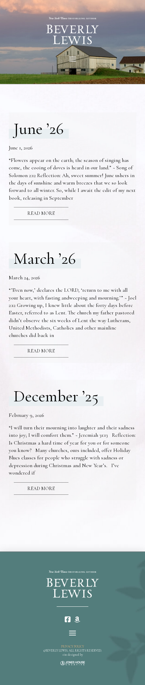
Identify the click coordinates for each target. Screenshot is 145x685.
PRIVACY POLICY (72, 647)
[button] (72, 59)
